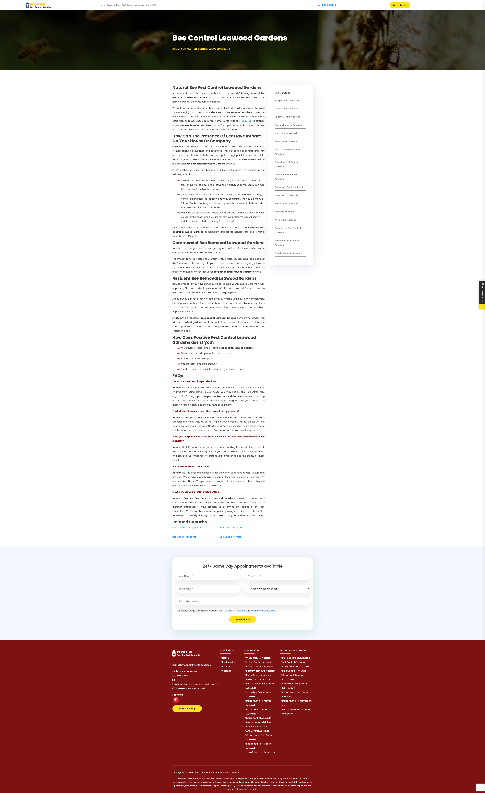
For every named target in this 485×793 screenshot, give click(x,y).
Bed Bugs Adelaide (284, 211)
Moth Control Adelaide (286, 133)
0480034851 (329, 5)
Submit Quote (242, 619)
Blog (118, 5)
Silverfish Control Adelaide (288, 253)
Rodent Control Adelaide (287, 116)
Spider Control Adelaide (287, 108)
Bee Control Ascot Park (184, 536)
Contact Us (151, 5)
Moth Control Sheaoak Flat (296, 657)
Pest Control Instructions (133, 5)
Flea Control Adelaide (286, 141)
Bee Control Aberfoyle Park (186, 527)
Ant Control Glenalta (293, 662)
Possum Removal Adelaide (288, 125)
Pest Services (229, 662)
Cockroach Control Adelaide (289, 187)
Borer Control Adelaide (286, 195)
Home (102, 5)
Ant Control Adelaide (285, 220)
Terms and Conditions (263, 610)
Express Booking (399, 5)
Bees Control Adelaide (286, 203)
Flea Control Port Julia (294, 670)
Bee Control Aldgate (231, 527)
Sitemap (227, 670)
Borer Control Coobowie (295, 666)
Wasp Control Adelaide (287, 100)
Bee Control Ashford (230, 536)
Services (111, 5)
